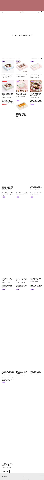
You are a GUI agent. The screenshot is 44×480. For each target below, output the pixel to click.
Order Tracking (26, 479)
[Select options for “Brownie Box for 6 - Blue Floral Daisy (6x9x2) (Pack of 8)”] (41, 105)
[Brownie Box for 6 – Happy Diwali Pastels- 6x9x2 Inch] (36, 327)
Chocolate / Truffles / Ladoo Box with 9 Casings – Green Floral (7, 94)
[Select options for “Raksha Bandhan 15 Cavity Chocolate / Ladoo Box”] (26, 62)
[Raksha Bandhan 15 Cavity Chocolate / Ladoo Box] (22, 66)
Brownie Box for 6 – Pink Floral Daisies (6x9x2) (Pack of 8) (7, 279)
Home (3, 58)
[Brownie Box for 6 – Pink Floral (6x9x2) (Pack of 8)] (22, 86)
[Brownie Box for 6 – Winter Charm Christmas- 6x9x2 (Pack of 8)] (22, 327)
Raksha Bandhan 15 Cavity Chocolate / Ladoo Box (21, 74)
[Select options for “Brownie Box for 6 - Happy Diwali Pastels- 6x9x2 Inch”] (41, 290)
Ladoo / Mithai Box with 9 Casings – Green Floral (35, 279)
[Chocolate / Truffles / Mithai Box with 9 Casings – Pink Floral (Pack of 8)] (36, 86)
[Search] (38, 12)
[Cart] (41, 12)
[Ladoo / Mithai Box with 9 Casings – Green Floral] (36, 234)
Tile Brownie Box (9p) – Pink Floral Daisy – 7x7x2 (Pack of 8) (8, 372)
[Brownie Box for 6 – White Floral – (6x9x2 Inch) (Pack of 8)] (22, 234)
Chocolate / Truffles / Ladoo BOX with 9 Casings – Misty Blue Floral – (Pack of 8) (7, 187)
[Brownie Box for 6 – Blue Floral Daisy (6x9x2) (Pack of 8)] (36, 142)
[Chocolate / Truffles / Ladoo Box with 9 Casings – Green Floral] (8, 86)
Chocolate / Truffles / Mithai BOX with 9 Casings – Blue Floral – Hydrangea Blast (8, 75)
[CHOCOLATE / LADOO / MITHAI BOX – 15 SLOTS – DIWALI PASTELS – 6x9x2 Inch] (22, 106)
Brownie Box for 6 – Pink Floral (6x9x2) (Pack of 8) (21, 94)
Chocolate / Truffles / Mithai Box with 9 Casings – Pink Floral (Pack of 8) (36, 94)
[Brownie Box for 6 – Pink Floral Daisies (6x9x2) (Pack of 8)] (8, 234)
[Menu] (2, 12)
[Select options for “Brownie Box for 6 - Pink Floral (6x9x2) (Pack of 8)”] (26, 82)
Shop (5, 58)
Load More (5, 471)
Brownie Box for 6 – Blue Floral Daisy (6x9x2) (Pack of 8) (36, 187)
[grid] (41, 58)
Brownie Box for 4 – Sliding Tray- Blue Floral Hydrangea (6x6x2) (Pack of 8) (7, 464)
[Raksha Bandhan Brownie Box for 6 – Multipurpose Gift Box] (36, 66)
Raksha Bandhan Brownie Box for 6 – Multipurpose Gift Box (36, 75)
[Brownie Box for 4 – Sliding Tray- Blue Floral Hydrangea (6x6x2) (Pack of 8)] (8, 419)
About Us (4, 479)
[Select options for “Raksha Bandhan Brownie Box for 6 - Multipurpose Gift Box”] (41, 62)
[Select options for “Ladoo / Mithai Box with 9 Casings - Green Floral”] (41, 197)
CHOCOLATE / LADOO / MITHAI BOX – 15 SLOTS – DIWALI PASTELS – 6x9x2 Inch (21, 115)
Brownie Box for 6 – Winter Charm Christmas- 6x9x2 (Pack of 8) (21, 372)
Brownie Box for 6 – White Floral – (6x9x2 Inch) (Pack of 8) (22, 279)
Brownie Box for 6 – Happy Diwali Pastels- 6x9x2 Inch (35, 372)
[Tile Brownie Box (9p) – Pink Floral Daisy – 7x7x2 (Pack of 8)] (8, 327)
